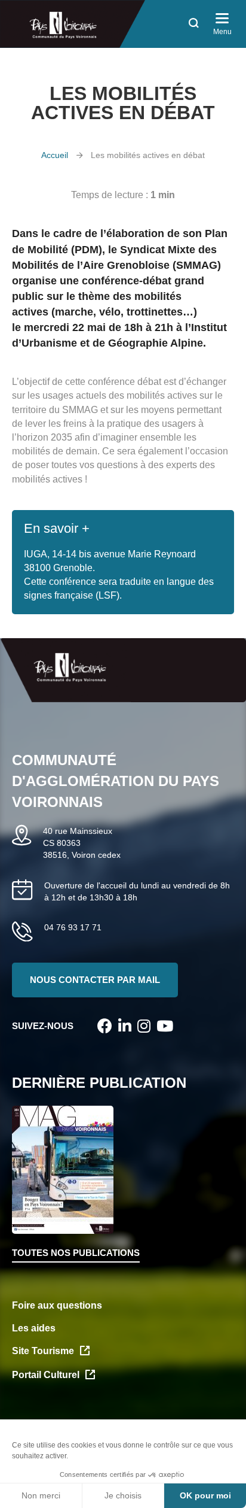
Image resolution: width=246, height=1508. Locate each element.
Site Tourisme (43, 1351)
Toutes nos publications (76, 1253)
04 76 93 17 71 (73, 927)
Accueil (54, 155)
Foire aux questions (57, 1305)
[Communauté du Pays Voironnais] (72, 24)
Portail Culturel (45, 1375)
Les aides (34, 1328)
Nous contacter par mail (95, 980)
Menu (222, 32)
